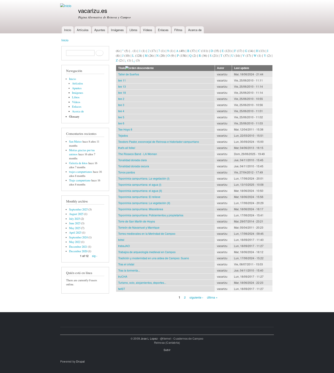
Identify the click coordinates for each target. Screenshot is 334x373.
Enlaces (163, 30)
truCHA (122, 276)
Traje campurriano (79, 180)
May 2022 (74, 242)
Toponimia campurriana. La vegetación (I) (143, 178)
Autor (220, 68)
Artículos (83, 30)
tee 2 (121, 99)
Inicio (67, 30)
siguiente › (196, 297)
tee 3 (121, 105)
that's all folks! (126, 148)
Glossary (74, 117)
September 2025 (78, 209)
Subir (167, 350)
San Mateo (75, 141)
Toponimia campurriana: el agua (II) (140, 191)
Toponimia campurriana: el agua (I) (139, 184)
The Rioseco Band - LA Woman (137, 154)
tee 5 (121, 117)
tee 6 (121, 123)
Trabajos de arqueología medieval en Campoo (147, 252)
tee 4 (121, 111)
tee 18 (122, 92)
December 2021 (78, 247)
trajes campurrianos (80, 172)
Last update (241, 68)
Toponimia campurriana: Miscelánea (140, 209)
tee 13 (122, 86)
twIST (121, 289)
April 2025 (75, 233)
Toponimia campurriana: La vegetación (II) (144, 203)
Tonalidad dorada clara (132, 160)
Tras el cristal (126, 264)
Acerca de (195, 30)
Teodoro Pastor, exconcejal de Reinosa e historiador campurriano (158, 141)
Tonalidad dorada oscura (133, 166)
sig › (94, 256)
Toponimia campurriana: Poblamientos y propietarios (150, 215)
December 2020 (78, 251)
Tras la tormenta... (129, 270)
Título (121, 68)
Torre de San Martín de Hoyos (136, 221)
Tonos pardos (126, 172)
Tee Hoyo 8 (125, 129)
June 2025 (74, 223)
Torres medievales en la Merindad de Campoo (146, 233)
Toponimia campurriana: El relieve (139, 197)
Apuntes (99, 30)
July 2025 (74, 219)
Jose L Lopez (149, 338)
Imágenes (117, 30)
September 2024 (78, 237)
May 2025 (74, 228)
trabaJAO (124, 246)
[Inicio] (66, 6)
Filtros (178, 30)
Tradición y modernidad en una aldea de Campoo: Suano (153, 258)
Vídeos (147, 30)
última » (212, 297)
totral (121, 240)
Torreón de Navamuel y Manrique (139, 227)
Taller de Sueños (128, 74)
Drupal (80, 361)
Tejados (123, 135)
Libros (133, 30)
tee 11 (122, 80)
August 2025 (76, 214)
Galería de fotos (78, 163)
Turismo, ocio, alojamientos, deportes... (142, 282)
